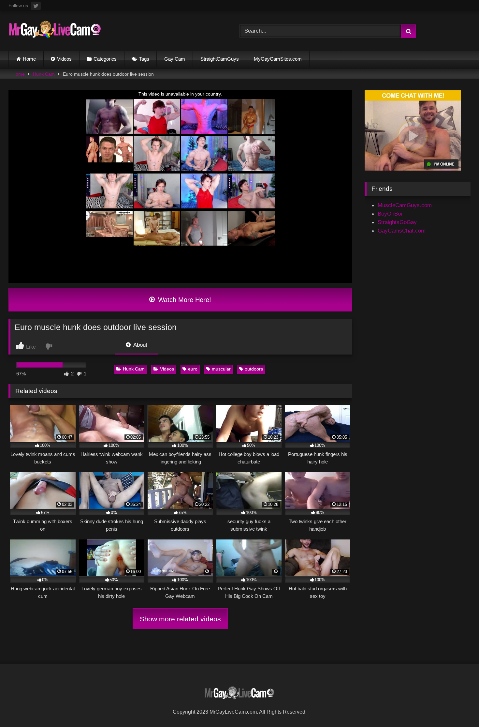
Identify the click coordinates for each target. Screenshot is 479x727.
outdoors (254, 368)
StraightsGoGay (397, 222)
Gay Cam (174, 59)
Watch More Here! (183, 299)
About (139, 344)
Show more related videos (180, 619)
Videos (64, 59)
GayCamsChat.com (402, 230)
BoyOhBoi (390, 213)
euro (192, 368)
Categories (105, 59)
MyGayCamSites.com (278, 59)
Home (29, 59)
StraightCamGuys (219, 59)
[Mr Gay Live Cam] (54, 31)
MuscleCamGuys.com (405, 205)
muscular (221, 368)
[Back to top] (458, 707)
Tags (144, 59)
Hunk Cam (44, 74)
